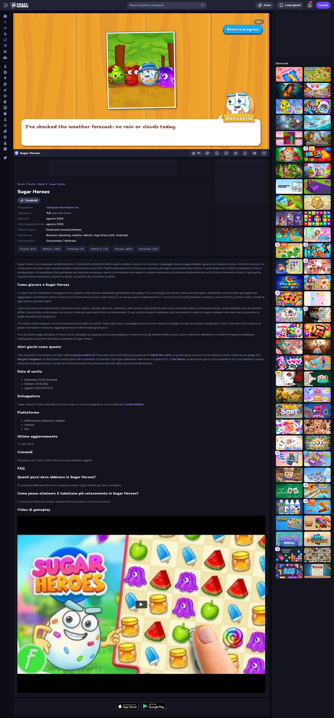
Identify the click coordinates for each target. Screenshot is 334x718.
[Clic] (5, 90)
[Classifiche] (5, 57)
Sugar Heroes (57, 184)
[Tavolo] (5, 143)
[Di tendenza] (5, 34)
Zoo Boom (178, 359)
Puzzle (31, 184)
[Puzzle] (5, 114)
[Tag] (5, 158)
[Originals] (5, 46)
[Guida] (5, 96)
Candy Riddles (134, 404)
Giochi (21, 184)
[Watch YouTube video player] (141, 604)
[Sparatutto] (5, 125)
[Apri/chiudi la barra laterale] (5, 5)
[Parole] (5, 108)
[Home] (5, 16)
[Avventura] (5, 72)
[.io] (5, 102)
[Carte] (5, 84)
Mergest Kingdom (29, 359)
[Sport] (5, 131)
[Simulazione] (5, 119)
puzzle (77, 355)
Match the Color (161, 355)
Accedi (323, 5)
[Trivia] (5, 149)
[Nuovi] (5, 28)
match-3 (88, 355)
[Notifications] (309, 5)
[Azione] (5, 78)
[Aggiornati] (5, 40)
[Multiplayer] (5, 52)
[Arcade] (5, 66)
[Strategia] (5, 137)
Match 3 (42, 184)
